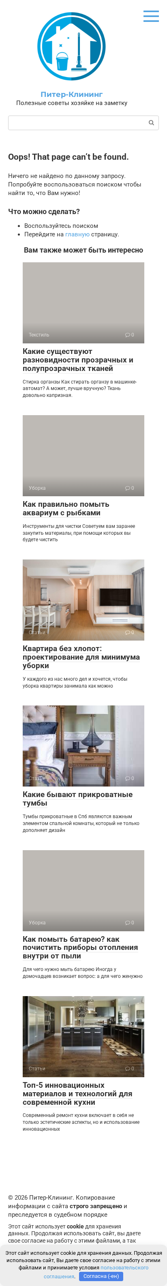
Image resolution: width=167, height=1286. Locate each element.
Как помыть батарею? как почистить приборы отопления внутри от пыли (80, 947)
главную (77, 234)
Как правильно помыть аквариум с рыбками (66, 508)
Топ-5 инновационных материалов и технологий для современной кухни (78, 1093)
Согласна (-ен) (101, 1276)
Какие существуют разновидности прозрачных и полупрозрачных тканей (78, 360)
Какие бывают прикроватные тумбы (78, 799)
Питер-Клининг (72, 94)
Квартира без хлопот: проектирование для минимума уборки (81, 657)
